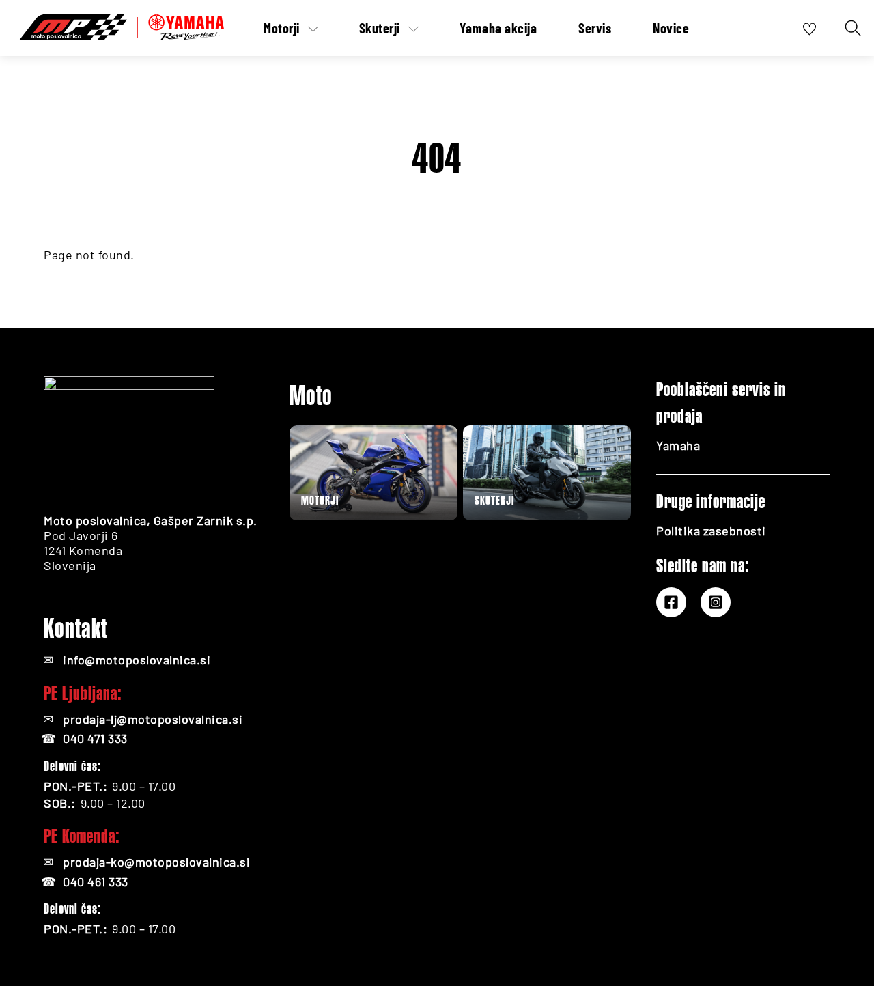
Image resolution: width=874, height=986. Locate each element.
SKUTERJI (494, 500)
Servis (594, 28)
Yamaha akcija (498, 28)
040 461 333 (95, 881)
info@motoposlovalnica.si (136, 659)
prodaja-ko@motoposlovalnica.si (156, 861)
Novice (671, 28)
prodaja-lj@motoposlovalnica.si (152, 719)
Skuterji (379, 28)
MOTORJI (320, 500)
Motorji (282, 28)
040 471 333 (95, 738)
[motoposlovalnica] (121, 24)
